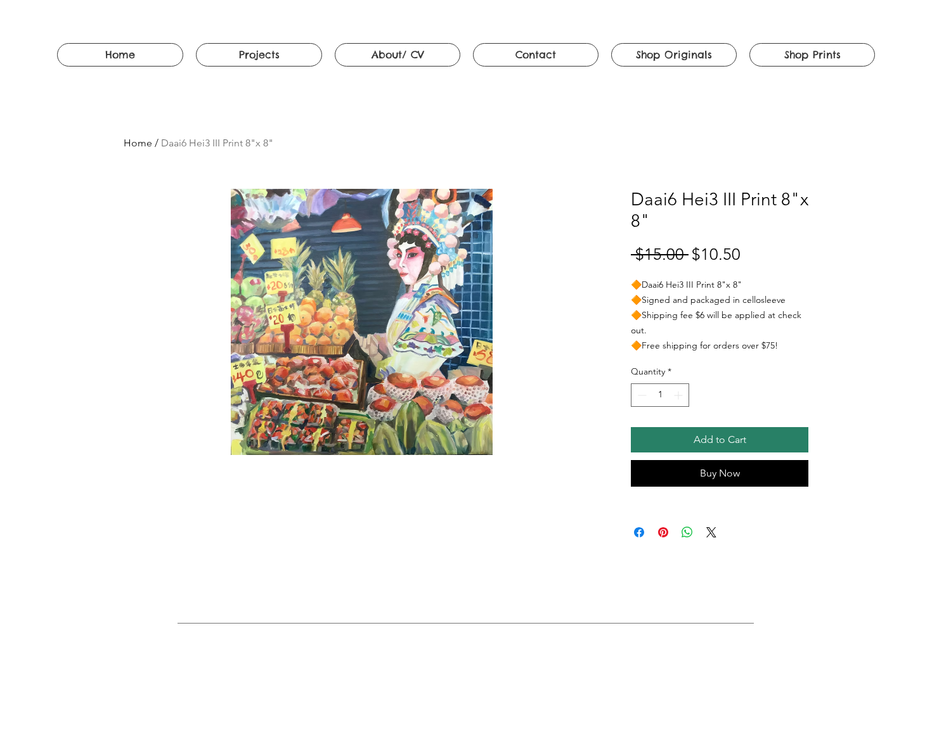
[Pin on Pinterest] (663, 532)
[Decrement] (641, 395)
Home (138, 143)
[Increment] (679, 395)
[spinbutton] (660, 395)
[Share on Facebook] (639, 532)
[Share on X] (711, 532)
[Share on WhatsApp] (687, 532)
